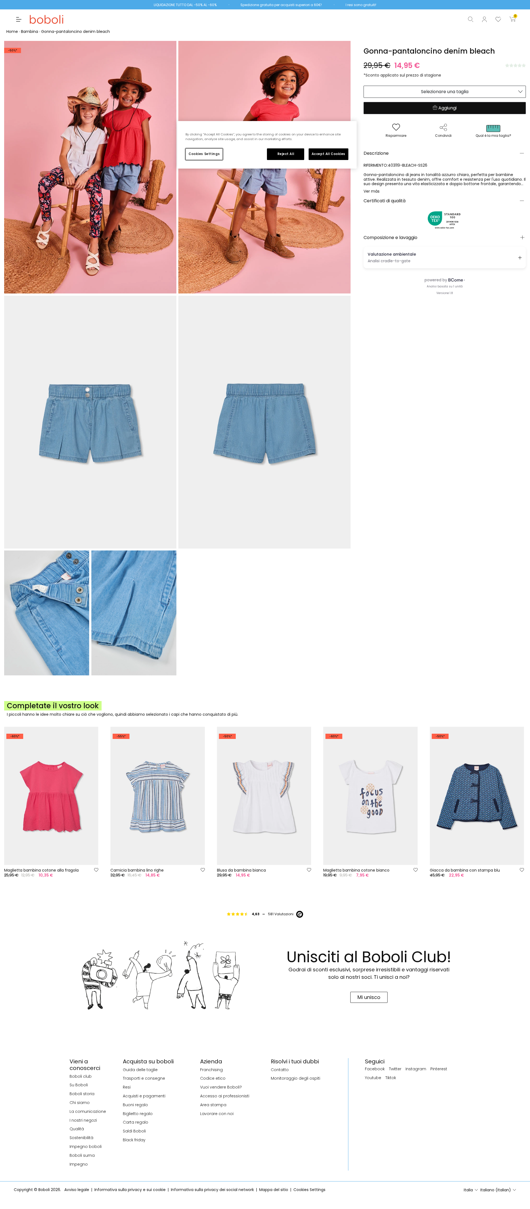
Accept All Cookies (328, 154)
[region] (267, 145)
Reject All (285, 154)
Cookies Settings (204, 154)
